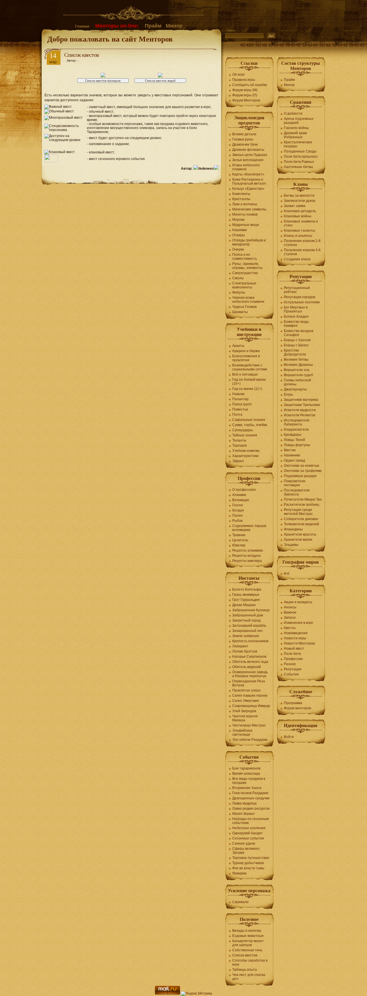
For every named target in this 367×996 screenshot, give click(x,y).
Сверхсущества (245, 273)
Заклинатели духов (299, 201)
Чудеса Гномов (244, 307)
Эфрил (238, 461)
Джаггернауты (295, 389)
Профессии (293, 659)
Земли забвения (245, 636)
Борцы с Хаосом (297, 340)
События (291, 674)
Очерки (238, 249)
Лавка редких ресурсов (251, 808)
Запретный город (246, 620)
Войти (289, 737)
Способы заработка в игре (250, 962)
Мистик (290, 450)
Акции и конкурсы (298, 602)
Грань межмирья (245, 595)
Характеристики (245, 456)
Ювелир (238, 545)
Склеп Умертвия (245, 701)
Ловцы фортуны (297, 445)
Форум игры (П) (244, 95)
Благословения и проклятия (246, 358)
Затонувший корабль (249, 626)
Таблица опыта (244, 970)
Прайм (153, 26)
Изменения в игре (298, 623)
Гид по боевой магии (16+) (249, 382)
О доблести (293, 114)
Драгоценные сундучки (251, 798)
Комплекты (241, 194)
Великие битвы (296, 360)
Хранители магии (298, 540)
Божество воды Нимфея (296, 324)
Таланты (239, 440)
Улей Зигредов (244, 711)
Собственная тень (247, 950)
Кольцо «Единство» (248, 189)
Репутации (292, 669)
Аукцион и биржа (246, 351)
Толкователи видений (301, 524)
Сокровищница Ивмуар (251, 706)
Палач (237, 515)
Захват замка (294, 206)
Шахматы (240, 312)
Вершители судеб (298, 375)
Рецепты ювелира (247, 561)
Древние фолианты (248, 150)
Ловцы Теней (294, 440)
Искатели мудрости (300, 410)
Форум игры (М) (244, 90)
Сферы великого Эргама (245, 851)
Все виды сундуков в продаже (248, 781)
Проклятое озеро (246, 690)
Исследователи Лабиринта (296, 422)
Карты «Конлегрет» (248, 174)
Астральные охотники (302, 302)
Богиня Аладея (296, 317)
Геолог (237, 505)
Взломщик (240, 500)
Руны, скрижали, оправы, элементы (247, 266)
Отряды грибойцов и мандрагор (249, 242)
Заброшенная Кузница (251, 610)
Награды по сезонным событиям (250, 821)
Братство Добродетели (295, 352)
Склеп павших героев (249, 696)
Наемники (292, 455)
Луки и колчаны (244, 204)
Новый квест (294, 649)
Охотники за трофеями (303, 471)
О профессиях (244, 490)
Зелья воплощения (247, 160)
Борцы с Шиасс (296, 345)
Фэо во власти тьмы (248, 868)
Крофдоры (292, 435)
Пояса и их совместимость (244, 257)
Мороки (238, 220)
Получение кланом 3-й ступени (302, 252)
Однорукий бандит (247, 833)
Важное (290, 612)
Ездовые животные (248, 936)
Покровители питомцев (294, 483)
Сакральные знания (248, 420)
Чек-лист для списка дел (248, 977)
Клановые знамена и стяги (301, 223)
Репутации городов (299, 297)
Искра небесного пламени (246, 167)
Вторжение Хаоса (246, 788)
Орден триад (294, 460)
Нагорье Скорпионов (249, 657)
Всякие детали (244, 134)
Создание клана (297, 259)
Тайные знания (244, 435)
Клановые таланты (299, 231)
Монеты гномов (244, 214)
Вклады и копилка (246, 931)
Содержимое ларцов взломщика (249, 528)
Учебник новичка (245, 451)
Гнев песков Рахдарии (250, 793)
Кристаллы (241, 199)
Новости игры (295, 638)
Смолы (238, 278)
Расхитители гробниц (301, 505)
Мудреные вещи (245, 225)
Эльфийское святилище (242, 733)
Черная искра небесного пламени (248, 300)
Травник (238, 535)
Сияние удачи (243, 843)
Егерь (288, 394)
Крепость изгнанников (250, 641)
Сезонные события (248, 838)
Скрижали (240, 902)
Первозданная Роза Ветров (248, 683)
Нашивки (239, 230)
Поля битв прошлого (301, 157)
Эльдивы (291, 545)
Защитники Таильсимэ (302, 405)
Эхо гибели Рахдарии (250, 740)
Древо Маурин (244, 605)
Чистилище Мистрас (249, 725)
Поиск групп (242, 404)
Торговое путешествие (250, 858)
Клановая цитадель (300, 211)
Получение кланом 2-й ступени (302, 243)
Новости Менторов (299, 643)
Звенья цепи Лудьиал (249, 155)
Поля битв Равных (299, 162)
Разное (290, 664)
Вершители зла (296, 370)
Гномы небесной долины (297, 382)
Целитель (240, 540)
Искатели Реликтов (299, 415)
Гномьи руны (242, 139)
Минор (174, 26)
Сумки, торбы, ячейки (249, 425)
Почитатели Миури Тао (303, 499)
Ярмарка (239, 873)
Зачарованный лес (247, 631)
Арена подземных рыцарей (298, 121)
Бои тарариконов (246, 768)
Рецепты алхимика (247, 550)
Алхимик (239, 495)
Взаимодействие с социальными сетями (249, 367)
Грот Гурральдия (246, 600)
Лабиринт (240, 646)
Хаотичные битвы (298, 167)
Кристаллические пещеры (298, 144)
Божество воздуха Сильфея (298, 333)
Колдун (238, 510)
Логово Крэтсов (244, 651)
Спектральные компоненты (244, 285)
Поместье (240, 409)
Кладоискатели (296, 429)
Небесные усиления (249, 828)
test (286, 573)
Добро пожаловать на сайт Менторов (110, 38)
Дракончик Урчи (245, 144)
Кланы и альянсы (298, 236)
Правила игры (243, 80)
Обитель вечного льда (250, 662)
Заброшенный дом (247, 615)
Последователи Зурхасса (297, 492)
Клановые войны (297, 216)
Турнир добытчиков (248, 863)
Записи (290, 618)
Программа (293, 703)
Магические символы (249, 209)
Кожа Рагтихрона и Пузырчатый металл (249, 181)
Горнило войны (296, 128)
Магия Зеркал (243, 814)
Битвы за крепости (299, 196)
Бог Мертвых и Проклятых (296, 309)
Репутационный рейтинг (297, 290)
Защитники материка (301, 400)
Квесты (290, 628)
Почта (237, 415)
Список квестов (244, 955)
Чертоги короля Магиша (245, 718)
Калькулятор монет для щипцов (248, 943)
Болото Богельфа (246, 589)
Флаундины (293, 529)
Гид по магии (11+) (247, 389)
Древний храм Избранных (295, 135)
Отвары (238, 235)
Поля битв (292, 654)
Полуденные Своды (300, 151)
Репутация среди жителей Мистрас (298, 512)
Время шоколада (246, 774)
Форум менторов (297, 708)
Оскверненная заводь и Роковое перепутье (250, 674)
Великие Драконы (298, 365)
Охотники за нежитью (301, 466)
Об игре (238, 75)
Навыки (238, 394)
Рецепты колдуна (246, 556)
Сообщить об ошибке (249, 85)
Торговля (239, 446)
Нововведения (296, 633)
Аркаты (238, 346)
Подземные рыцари (300, 476)
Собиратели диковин (301, 519)
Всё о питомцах (245, 374)
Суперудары (242, 430)
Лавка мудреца (244, 803)
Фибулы (238, 292)
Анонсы (290, 607)
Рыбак (237, 521)
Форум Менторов (246, 100)
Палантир (240, 399)
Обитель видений (246, 667)
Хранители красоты (300, 534)
